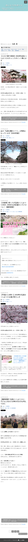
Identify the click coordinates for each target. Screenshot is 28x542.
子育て (9, 50)
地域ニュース (4, 50)
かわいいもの (14, 49)
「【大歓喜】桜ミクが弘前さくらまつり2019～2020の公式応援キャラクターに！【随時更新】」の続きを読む (14, 282)
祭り (13, 50)
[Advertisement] (14, 26)
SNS (2, 49)
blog (3, 63)
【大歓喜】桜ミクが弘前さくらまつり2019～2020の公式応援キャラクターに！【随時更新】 (14, 205)
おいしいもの (7, 49)
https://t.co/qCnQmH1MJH (8, 266)
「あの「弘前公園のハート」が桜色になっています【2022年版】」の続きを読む (14, 190)
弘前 (13, 44)
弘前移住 (8, 63)
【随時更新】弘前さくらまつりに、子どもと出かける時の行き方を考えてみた (13, 401)
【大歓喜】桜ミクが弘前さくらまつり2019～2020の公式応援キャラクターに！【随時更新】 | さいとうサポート (20, 359)
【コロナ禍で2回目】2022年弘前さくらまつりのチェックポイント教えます (14, 58)
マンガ (19, 49)
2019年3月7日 (10, 272)
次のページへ (22, 533)
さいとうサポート (14, 5)
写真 (23, 49)
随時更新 (17, 50)
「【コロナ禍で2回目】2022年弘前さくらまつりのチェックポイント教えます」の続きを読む (14, 118)
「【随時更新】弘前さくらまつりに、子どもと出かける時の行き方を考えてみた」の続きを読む (14, 520)
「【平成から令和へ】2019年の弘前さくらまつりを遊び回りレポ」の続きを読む (14, 387)
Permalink (23, 122)
